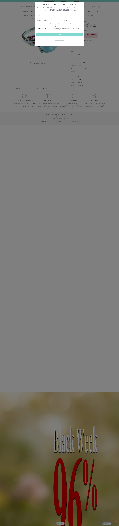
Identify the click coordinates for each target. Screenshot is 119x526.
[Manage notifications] (116, 521)
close (59, 39)
